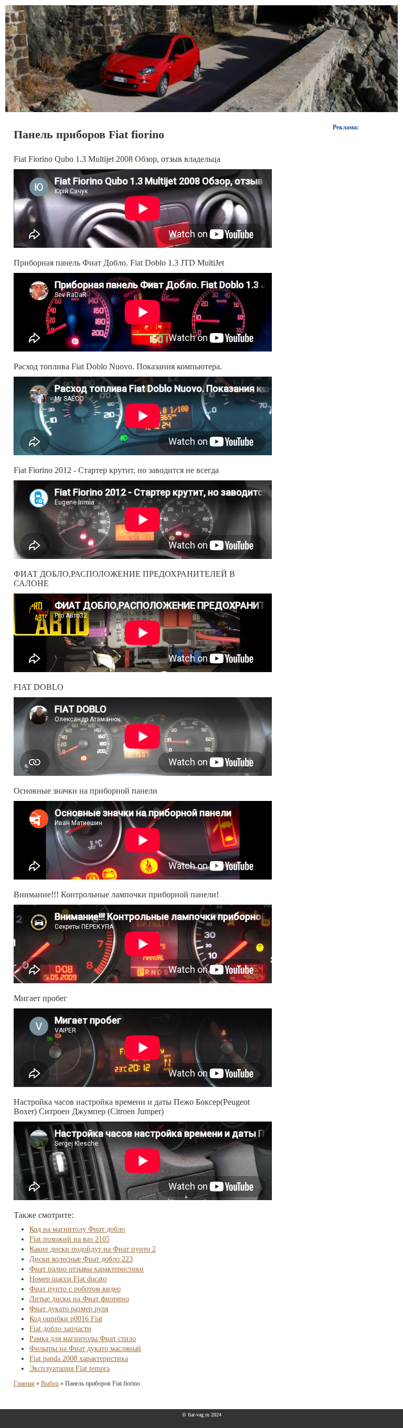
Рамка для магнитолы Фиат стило (82, 1339)
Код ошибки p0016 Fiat (65, 1319)
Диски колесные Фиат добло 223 (81, 1259)
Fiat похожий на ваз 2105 (69, 1239)
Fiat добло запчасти (60, 1329)
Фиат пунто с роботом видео (75, 1289)
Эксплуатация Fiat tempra (69, 1368)
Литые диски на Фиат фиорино (79, 1299)
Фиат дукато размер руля (68, 1309)
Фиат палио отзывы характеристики (86, 1269)
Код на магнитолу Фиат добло (77, 1229)
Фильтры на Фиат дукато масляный (85, 1349)
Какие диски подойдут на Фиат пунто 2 (92, 1249)
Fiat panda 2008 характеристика (78, 1359)
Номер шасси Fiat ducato (68, 1279)
